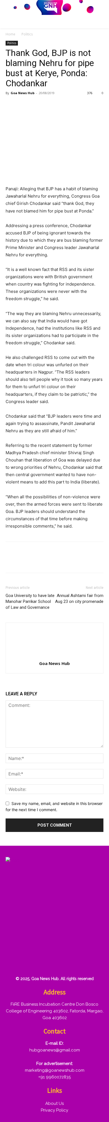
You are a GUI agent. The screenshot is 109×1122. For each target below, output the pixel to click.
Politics (27, 34)
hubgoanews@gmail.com (54, 1050)
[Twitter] (24, 105)
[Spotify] (48, 943)
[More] (76, 105)
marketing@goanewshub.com (54, 1070)
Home (10, 34)
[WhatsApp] (49, 105)
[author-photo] (54, 655)
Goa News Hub (22, 93)
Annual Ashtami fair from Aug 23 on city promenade (79, 598)
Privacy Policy (54, 1110)
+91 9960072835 (54, 1077)
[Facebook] (11, 105)
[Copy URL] (62, 105)
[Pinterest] (36, 105)
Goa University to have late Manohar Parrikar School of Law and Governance (30, 601)
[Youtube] (13, 961)
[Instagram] (31, 943)
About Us (54, 1103)
